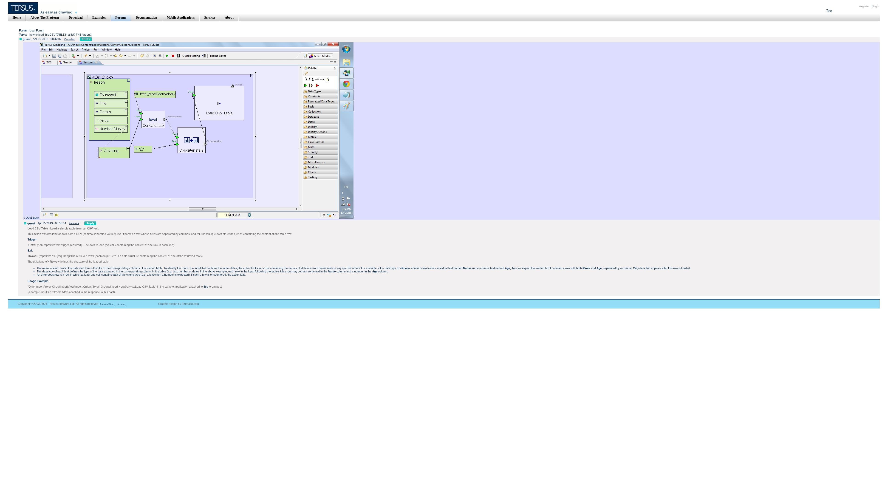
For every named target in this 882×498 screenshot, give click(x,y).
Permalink (69, 39)
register (864, 6)
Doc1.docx (32, 217)
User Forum (36, 30)
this (206, 286)
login (876, 6)
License (121, 304)
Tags (829, 10)
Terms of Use (107, 304)
